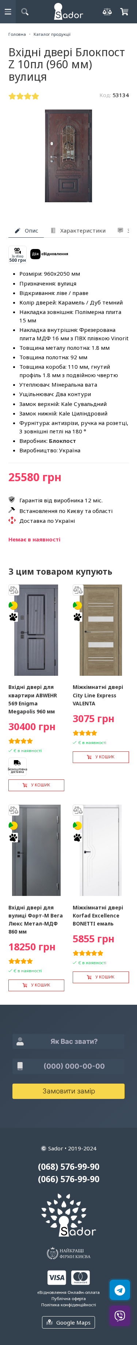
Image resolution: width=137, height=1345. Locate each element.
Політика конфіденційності (68, 1304)
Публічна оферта (69, 1298)
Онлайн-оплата (84, 1292)
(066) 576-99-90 (68, 1179)
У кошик (40, 785)
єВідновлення (51, 1292)
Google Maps (73, 1322)
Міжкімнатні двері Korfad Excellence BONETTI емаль (98, 915)
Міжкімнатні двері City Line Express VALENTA (98, 694)
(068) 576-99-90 (68, 1166)
